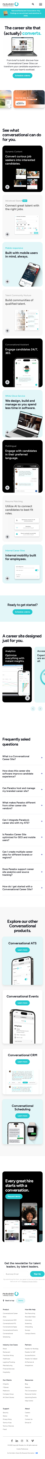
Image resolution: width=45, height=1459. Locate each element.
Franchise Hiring (8, 1355)
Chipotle (6, 1384)
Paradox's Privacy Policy (29, 1281)
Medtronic (6, 1391)
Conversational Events (10, 1330)
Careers (27, 1412)
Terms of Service (8, 1426)
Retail (5, 1349)
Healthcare (6, 1359)
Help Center (29, 1401)
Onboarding (29, 1327)
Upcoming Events (31, 1397)
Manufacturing (7, 1365)
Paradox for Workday (31, 1349)
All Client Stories (8, 1397)
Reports (27, 1387)
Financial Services (9, 1369)
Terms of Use (7, 1422)
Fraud (5, 1429)
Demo (20, 1301)
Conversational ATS (9, 1323)
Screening (28, 1323)
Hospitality (6, 1372)
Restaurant (6, 1352)
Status (5, 1416)
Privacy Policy (7, 1419)
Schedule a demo (22, 75)
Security (5, 1412)
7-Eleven (6, 1387)
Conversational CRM (9, 1320)
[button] (40, 4)
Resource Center (30, 1394)
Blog (26, 1384)
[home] (10, 4)
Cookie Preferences (22, 1449)
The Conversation (31, 1391)
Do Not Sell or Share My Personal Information (20, 1453)
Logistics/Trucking (9, 1362)
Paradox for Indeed (31, 1359)
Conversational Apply (10, 1327)
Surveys (27, 1330)
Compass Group (8, 1394)
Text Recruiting (30, 1313)
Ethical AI (28, 1422)
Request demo (14, 1196)
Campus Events (30, 1333)
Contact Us (28, 1419)
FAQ (26, 1416)
